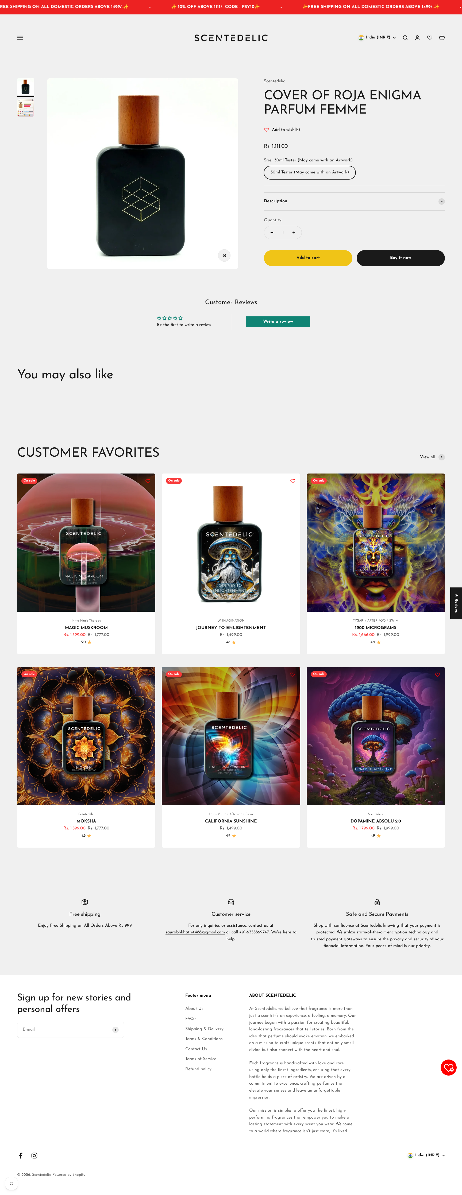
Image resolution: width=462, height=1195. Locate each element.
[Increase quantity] (294, 232)
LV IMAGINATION (231, 620)
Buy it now (400, 258)
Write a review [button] (278, 322)
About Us (194, 1009)
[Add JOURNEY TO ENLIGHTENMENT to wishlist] (293, 481)
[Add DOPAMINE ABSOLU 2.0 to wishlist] (437, 674)
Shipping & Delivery (204, 1029)
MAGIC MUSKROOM (86, 628)
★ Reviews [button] (456, 603)
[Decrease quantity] (272, 232)
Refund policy (198, 1069)
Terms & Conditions (204, 1039)
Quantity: (273, 220)
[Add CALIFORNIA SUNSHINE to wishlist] (293, 674)
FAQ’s (191, 1019)
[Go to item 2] (25, 108)
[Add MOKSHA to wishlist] (148, 674)
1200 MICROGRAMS (375, 628)
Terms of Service (200, 1059)
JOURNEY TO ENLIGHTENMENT (231, 628)
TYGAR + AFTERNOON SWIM (375, 620)
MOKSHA (86, 821)
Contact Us (196, 1049)
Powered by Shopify (68, 1175)
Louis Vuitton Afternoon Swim (231, 814)
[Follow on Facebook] (20, 1155)
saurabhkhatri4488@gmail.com (195, 932)
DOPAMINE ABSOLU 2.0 (376, 821)
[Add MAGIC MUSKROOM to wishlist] (148, 481)
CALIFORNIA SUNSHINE (231, 821)
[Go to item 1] (25, 87)
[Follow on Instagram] (34, 1155)
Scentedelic (274, 81)
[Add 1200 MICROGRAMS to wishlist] (437, 481)
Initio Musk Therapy (86, 620)
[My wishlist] (430, 38)
